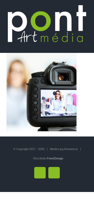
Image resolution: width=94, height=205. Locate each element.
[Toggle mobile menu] (84, 45)
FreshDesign (55, 158)
